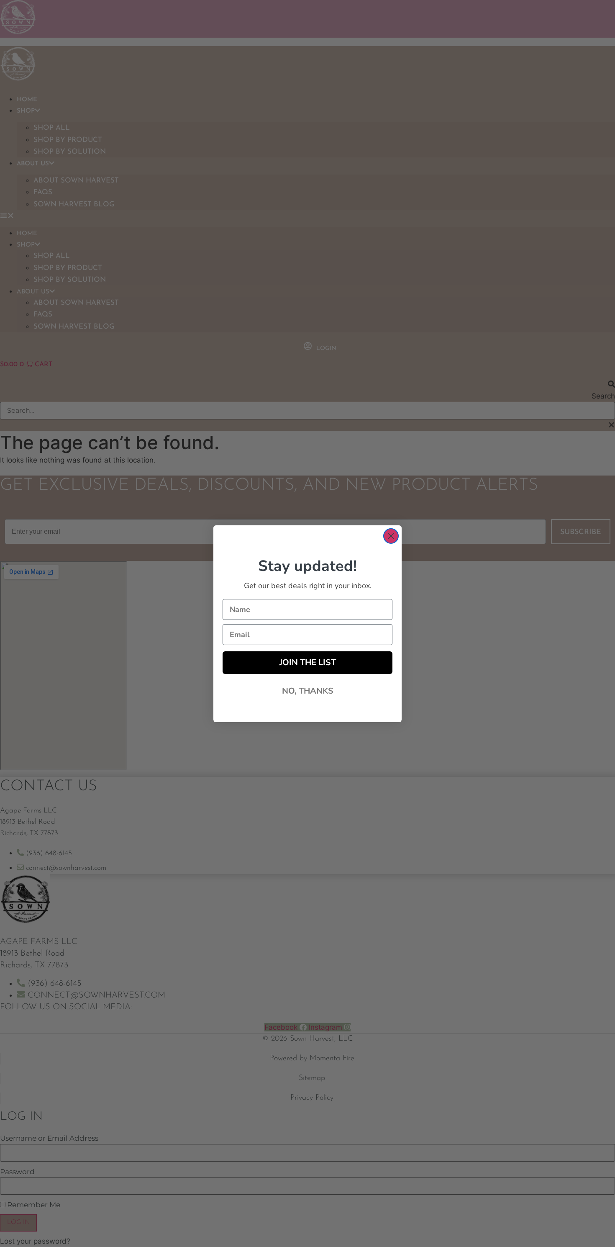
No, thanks (307, 691)
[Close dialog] (391, 536)
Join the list (307, 662)
